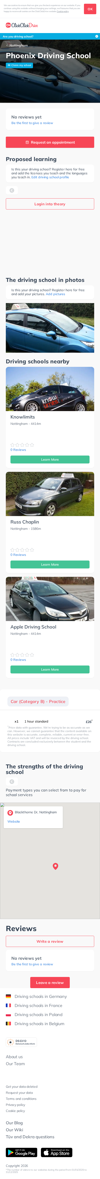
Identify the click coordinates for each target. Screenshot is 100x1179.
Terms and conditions (21, 1099)
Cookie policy (63, 11)
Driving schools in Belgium (39, 1023)
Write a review (50, 941)
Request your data (19, 1093)
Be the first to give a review (32, 123)
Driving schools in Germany (41, 996)
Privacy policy (15, 1105)
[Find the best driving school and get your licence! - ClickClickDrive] (22, 25)
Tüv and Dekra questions (30, 1136)
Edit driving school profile (50, 177)
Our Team (15, 1063)
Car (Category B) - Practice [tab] (38, 701)
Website (13, 821)
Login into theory (49, 204)
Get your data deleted (21, 1086)
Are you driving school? (18, 36)
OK (90, 9)
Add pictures (55, 294)
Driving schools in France (38, 1005)
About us (14, 1056)
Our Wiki (14, 1129)
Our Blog (14, 1122)
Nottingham (19, 45)
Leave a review (50, 982)
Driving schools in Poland (39, 1014)
